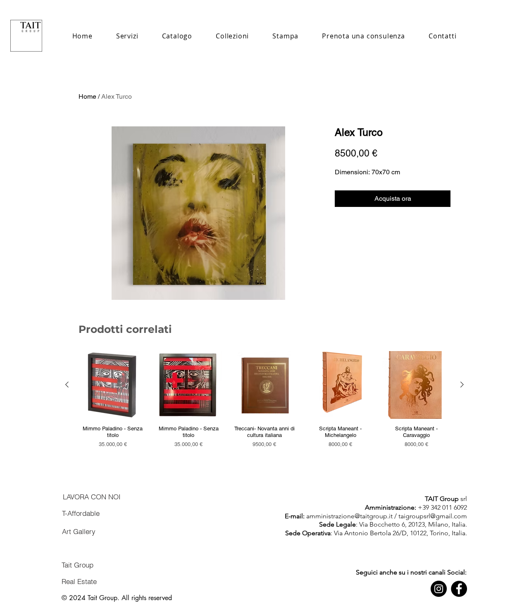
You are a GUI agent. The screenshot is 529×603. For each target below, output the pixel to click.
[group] (264, 403)
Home (87, 96)
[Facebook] (459, 589)
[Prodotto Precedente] (67, 384)
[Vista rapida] (113, 385)
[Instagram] (439, 589)
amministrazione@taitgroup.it (349, 516)
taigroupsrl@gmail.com (432, 516)
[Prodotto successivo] (462, 384)
